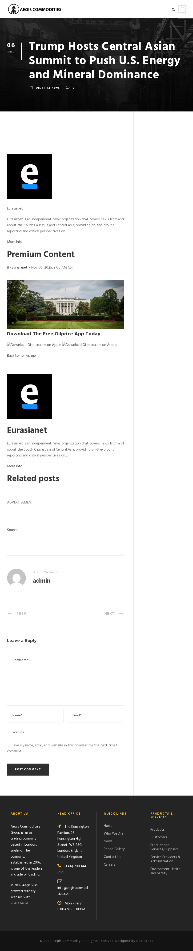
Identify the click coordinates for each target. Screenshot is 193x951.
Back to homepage (21, 356)
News (108, 841)
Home (108, 826)
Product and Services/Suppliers (164, 847)
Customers (158, 837)
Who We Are (114, 833)
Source (12, 530)
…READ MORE (23, 900)
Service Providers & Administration (165, 859)
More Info (14, 242)
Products (157, 829)
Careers (109, 865)
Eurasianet (20, 267)
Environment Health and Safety (165, 871)
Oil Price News (48, 88)
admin (41, 581)
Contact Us (112, 857)
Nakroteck (144, 941)
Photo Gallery (114, 849)
